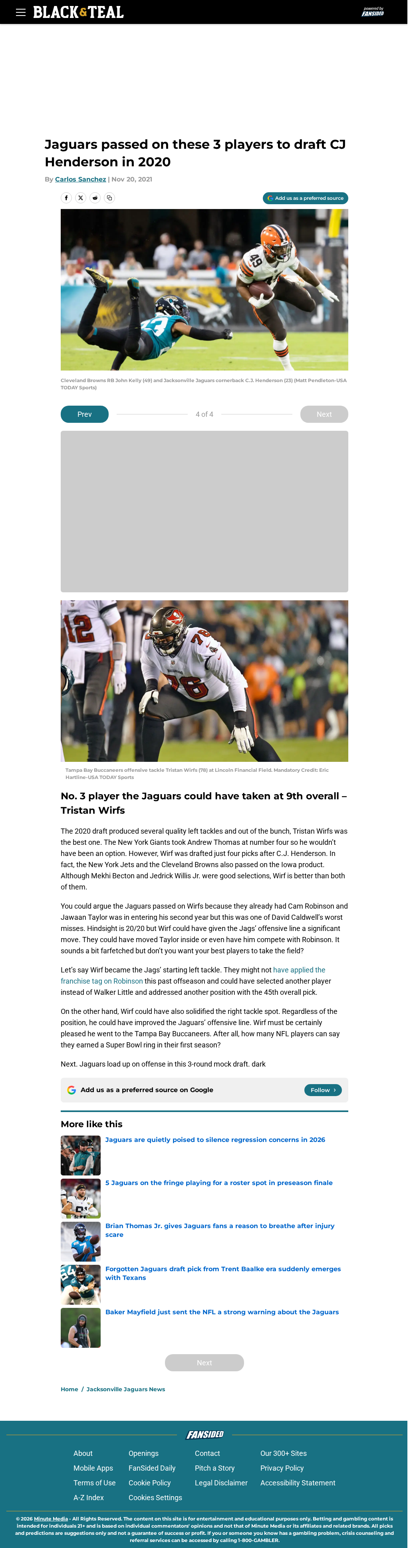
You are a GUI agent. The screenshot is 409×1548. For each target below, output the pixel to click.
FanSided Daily (152, 1468)
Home (69, 1389)
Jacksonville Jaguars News (126, 1389)
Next (324, 414)
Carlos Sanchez (80, 179)
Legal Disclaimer (221, 1483)
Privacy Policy (282, 1468)
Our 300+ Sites (283, 1453)
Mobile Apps (93, 1468)
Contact (207, 1453)
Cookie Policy (150, 1483)
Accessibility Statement (298, 1483)
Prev (84, 414)
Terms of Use (94, 1483)
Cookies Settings (155, 1497)
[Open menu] (21, 12)
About (83, 1453)
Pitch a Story (215, 1468)
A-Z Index (88, 1497)
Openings (144, 1453)
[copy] (109, 197)
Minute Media (51, 1519)
